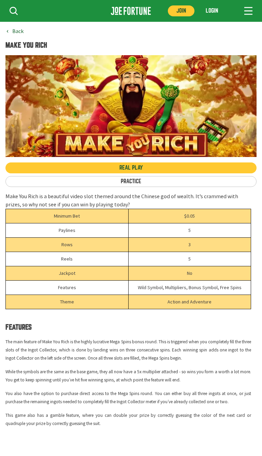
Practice (131, 181)
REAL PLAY (131, 168)
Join (181, 11)
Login (212, 11)
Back (18, 31)
